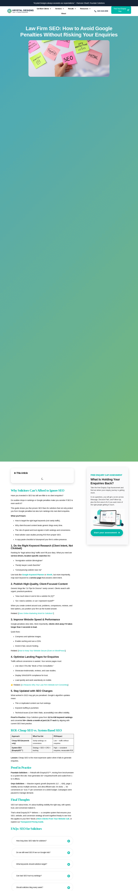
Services (58, 9)
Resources (84, 9)
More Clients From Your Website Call (53, 819)
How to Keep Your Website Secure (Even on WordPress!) (42, 651)
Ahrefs (49, 575)
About (63, 13)
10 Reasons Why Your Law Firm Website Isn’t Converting (44, 685)
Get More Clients (43, 9)
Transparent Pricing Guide (31, 822)
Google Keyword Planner (33, 575)
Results (71, 9)
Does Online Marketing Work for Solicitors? (36, 613)
